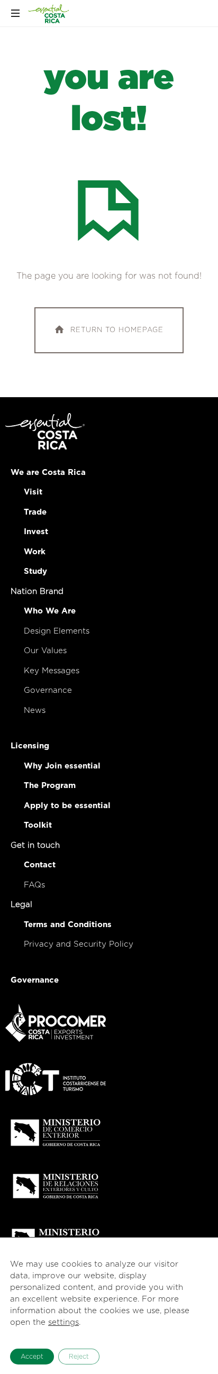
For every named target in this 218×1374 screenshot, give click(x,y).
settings (63, 1322)
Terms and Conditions (68, 925)
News (35, 711)
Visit (33, 492)
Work (35, 552)
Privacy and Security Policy (78, 944)
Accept (32, 1356)
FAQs (34, 885)
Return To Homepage (117, 330)
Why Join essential (62, 766)
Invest (36, 532)
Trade (35, 512)
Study (35, 571)
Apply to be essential (67, 806)
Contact (40, 865)
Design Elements (56, 631)
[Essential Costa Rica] (48, 13)
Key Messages (51, 671)
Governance (48, 690)
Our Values (45, 651)
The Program (50, 786)
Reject (79, 1356)
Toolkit (38, 825)
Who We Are (50, 611)
